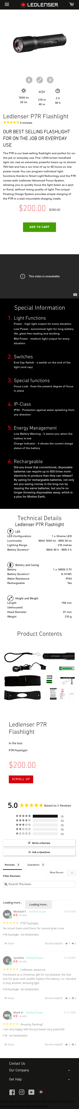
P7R (5, 1035)
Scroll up (21, 779)
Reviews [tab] (10, 864)
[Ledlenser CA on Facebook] (12, 1094)
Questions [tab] (33, 864)
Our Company (19, 1070)
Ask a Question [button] (41, 852)
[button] (50, 80)
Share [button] (10, 943)
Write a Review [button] (41, 843)
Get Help (15, 1079)
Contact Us (17, 1063)
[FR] (40, 1093)
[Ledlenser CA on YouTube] (31, 1094)
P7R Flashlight (11, 934)
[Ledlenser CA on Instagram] (22, 1094)
